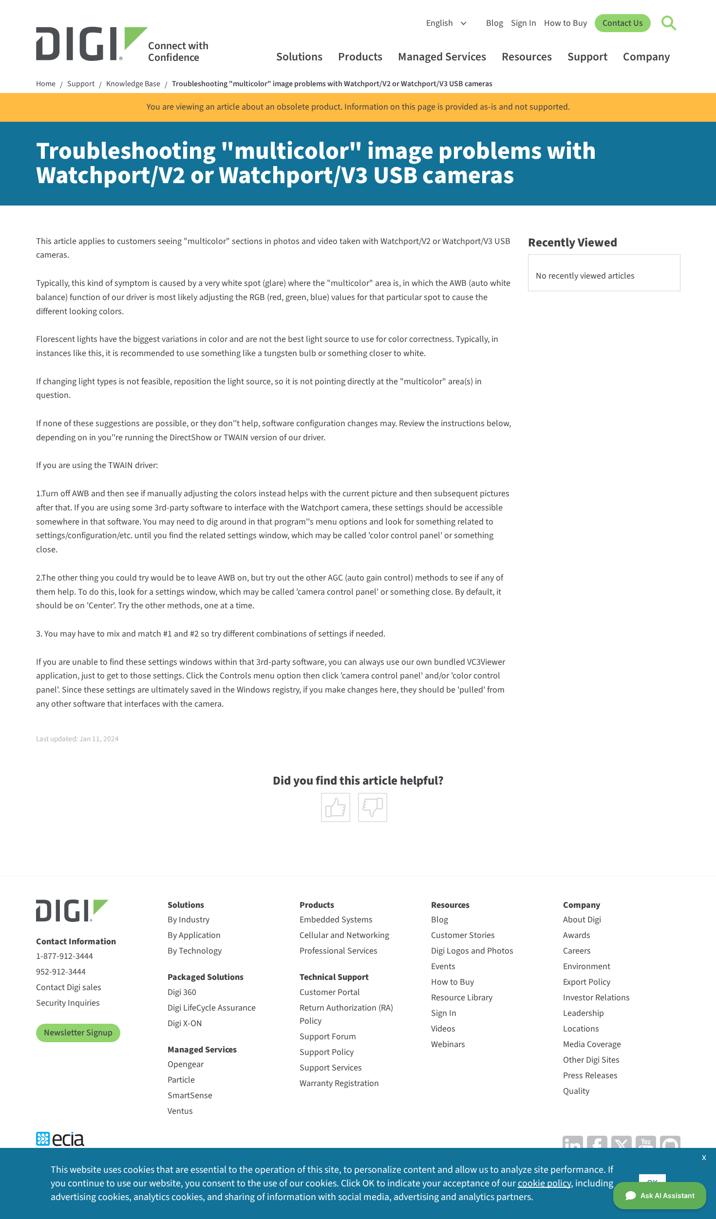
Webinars (448, 1044)
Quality (576, 1091)
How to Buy (565, 23)
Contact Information (76, 941)
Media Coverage (592, 1044)
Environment (586, 966)
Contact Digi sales (68, 987)
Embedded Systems (336, 920)
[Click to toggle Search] (669, 23)
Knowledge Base (133, 84)
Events (443, 966)
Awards (576, 935)
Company (646, 56)
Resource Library (461, 998)
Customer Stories (463, 935)
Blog (494, 23)
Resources (527, 56)
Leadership (583, 1013)
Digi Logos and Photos (472, 951)
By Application (194, 935)
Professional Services (338, 951)
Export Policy (586, 982)
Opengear (186, 1064)
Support (587, 56)
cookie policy (544, 1183)
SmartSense (190, 1095)
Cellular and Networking (344, 935)
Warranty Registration (339, 1083)
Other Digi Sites (591, 1060)
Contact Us (623, 23)
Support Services (331, 1068)
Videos (443, 1029)
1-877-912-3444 (64, 956)
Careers (577, 951)
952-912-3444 (61, 972)
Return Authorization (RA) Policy (346, 1014)
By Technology (195, 951)
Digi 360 (182, 992)
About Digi (582, 920)
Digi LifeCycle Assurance (212, 1008)
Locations (581, 1029)
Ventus (180, 1111)
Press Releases (590, 1075)
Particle (181, 1080)
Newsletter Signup (78, 1033)
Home (46, 84)
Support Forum (328, 1037)
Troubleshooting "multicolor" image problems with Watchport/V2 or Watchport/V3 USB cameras (332, 84)
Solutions (299, 56)
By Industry (188, 920)
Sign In (523, 23)
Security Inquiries (68, 1003)
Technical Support (334, 977)
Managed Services (442, 56)
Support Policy (327, 1052)
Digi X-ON (185, 1023)
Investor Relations (596, 998)
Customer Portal (330, 992)
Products (360, 56)
